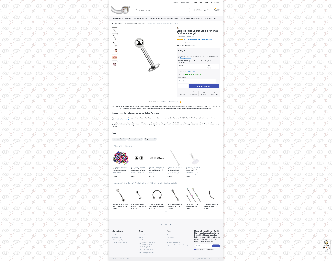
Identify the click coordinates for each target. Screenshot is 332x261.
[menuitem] (118, 18)
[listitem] (146, 54)
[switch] (326, 251)
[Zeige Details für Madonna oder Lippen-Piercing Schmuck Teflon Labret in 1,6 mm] (175, 158)
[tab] (154, 102)
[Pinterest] (175, 224)
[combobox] (162, 10)
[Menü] (329, 240)
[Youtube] (170, 224)
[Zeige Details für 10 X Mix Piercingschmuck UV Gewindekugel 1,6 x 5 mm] (120, 158)
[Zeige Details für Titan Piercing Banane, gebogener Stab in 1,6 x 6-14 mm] (211, 195)
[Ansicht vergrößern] (146, 54)
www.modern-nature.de (122, 120)
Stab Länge (181, 77)
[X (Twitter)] (161, 224)
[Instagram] (166, 224)
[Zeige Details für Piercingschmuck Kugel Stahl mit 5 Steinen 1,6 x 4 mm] (157, 158)
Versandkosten (191, 71)
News (200, 2)
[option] (115, 31)
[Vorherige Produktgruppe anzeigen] (114, 200)
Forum (206, 2)
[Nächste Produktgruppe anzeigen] (218, 200)
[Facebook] (157, 224)
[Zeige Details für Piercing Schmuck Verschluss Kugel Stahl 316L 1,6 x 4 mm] (139, 158)
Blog (195, 2)
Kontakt (175, 2)
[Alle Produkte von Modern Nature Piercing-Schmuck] (178, 28)
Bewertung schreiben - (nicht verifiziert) (199, 39)
